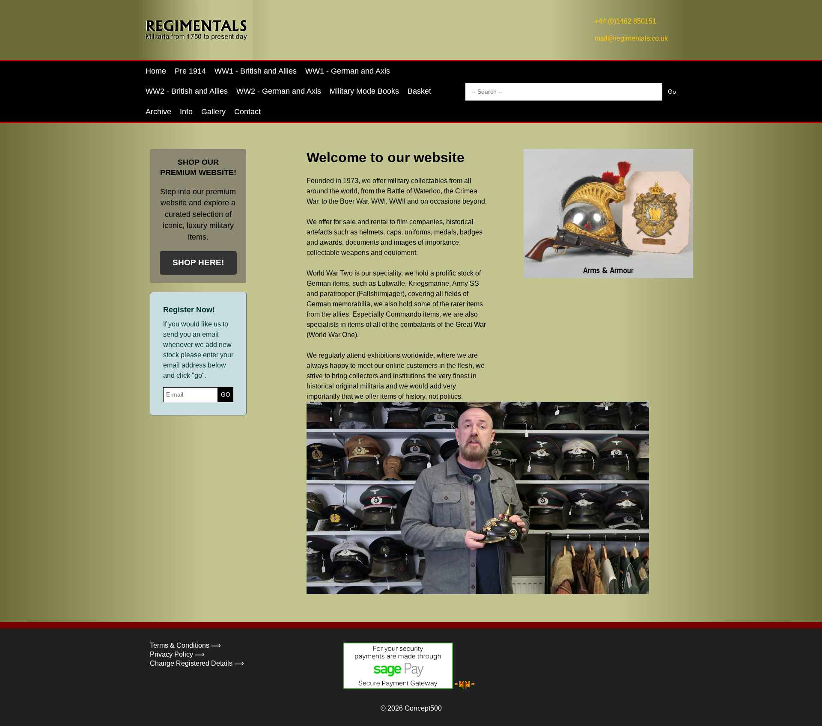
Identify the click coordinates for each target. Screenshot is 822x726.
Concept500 (423, 708)
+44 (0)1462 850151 (625, 21)
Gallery (213, 111)
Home (156, 71)
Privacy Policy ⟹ (177, 654)
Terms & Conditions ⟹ (185, 645)
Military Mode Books (364, 91)
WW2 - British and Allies (187, 91)
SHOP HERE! (198, 262)
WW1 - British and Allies (255, 71)
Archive (158, 111)
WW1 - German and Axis (347, 71)
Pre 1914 (190, 71)
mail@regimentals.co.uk (631, 38)
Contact (247, 111)
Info (186, 111)
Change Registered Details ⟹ (197, 663)
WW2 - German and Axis (278, 91)
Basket (419, 91)
